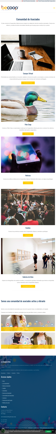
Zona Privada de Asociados (29, 1)
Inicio (3, 381)
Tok (18, 373)
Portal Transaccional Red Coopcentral (46, 1)
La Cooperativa (5, 383)
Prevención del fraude (7, 400)
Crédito (4, 388)
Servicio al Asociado (6, 393)
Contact (4, 397)
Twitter (8, 373)
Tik (17, 373)
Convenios (4, 390)
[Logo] (10, 8)
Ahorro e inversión (6, 385)
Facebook (3, 373)
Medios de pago (6, 402)
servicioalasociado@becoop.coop (8, 416)
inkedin (13, 373)
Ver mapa (3, 413)
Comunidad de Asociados (8, 395)
